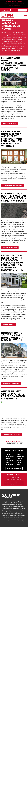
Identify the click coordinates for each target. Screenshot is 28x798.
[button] (25, 15)
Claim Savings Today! (14, 5)
